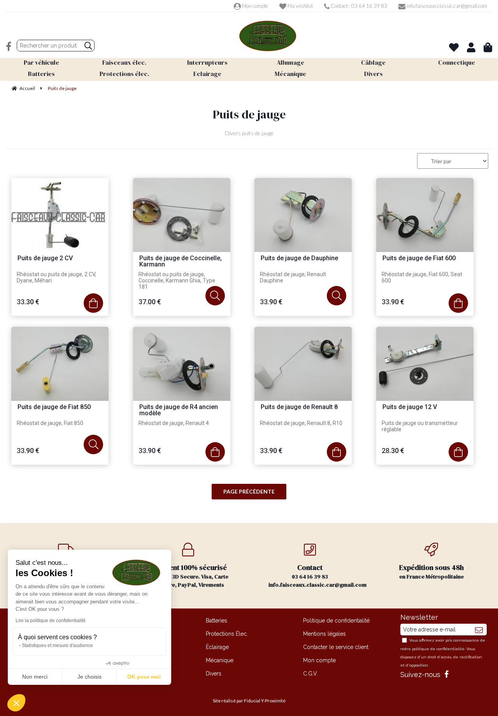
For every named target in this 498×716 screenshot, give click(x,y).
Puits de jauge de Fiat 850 (54, 407)
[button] (16, 702)
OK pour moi (144, 677)
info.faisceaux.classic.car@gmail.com (446, 6)
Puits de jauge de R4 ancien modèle (178, 410)
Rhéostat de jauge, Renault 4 (174, 423)
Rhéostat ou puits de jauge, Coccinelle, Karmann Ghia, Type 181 (177, 280)
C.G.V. (310, 673)
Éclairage (217, 647)
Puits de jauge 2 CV (45, 258)
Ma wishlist (299, 6)
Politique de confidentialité (336, 620)
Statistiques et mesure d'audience (57, 645)
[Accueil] (267, 36)
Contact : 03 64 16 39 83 (358, 6)
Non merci (34, 677)
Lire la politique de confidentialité (51, 620)
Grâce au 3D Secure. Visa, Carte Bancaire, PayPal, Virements (188, 576)
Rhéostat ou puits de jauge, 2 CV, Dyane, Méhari (56, 277)
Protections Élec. (227, 634)
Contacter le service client (335, 647)
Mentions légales (324, 634)
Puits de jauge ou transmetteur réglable (420, 426)
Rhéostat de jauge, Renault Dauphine (293, 277)
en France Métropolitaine (431, 571)
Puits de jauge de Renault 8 (299, 407)
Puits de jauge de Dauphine (299, 258)
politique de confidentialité (438, 649)
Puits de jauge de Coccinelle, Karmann (180, 261)
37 (150, 302)
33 (28, 302)
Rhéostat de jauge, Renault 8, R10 (301, 423)
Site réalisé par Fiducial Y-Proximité (249, 701)
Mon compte (254, 6)
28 (393, 450)
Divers (213, 673)
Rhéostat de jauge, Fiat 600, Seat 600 (422, 277)
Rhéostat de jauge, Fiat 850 (50, 423)
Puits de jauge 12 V (409, 407)
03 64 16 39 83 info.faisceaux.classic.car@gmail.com (317, 576)
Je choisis (89, 677)
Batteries (216, 620)
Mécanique (219, 660)
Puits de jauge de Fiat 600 (419, 258)
